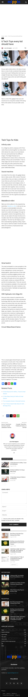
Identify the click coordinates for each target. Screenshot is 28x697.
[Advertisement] (14, 19)
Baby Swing (4, 473)
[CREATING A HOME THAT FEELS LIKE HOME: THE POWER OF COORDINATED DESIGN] (5, 551)
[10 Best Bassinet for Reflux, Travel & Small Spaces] (5, 464)
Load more (13, 564)
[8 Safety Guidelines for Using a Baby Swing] (5, 471)
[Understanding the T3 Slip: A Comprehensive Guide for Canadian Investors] (5, 559)
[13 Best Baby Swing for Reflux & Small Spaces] (5, 479)
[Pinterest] (14, 415)
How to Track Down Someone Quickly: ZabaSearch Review (6, 426)
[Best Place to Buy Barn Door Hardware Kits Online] (5, 535)
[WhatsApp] (18, 415)
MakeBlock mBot (11, 206)
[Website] (21, 683)
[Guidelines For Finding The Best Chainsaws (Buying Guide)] (5, 584)
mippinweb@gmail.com (12, 673)
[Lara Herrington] (2, 48)
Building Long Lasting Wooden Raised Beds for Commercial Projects (17, 543)
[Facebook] (7, 415)
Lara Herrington (8, 48)
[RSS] (14, 683)
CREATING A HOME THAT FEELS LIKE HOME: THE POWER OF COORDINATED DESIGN (17, 550)
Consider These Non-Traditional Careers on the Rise (21, 426)
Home (2, 36)
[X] (11, 415)
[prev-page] (2, 484)
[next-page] (5, 484)
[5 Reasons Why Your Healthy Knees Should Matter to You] (5, 577)
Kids (6, 36)
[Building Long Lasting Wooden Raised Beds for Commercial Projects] (5, 543)
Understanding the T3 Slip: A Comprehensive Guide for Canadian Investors (17, 558)
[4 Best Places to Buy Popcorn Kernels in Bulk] (5, 591)
